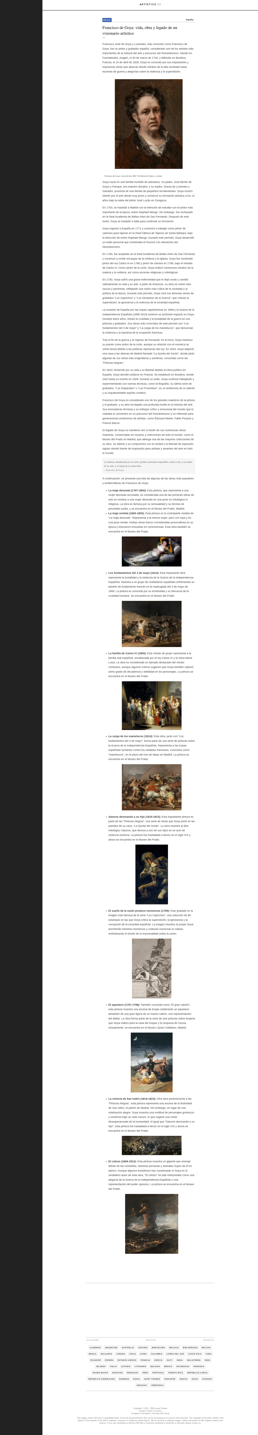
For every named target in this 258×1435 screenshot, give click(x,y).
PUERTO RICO (175, 1373)
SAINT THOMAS (152, 1379)
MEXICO (168, 1366)
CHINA (143, 1354)
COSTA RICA (194, 1354)
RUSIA (136, 1379)
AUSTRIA (143, 1347)
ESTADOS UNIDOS (127, 1360)
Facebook (208, 1340)
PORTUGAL (158, 1373)
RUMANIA (124, 1379)
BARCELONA (158, 1347)
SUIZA (195, 1379)
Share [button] (107, 20)
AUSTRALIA (128, 1347)
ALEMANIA (95, 1347)
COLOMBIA (156, 1354)
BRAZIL (93, 1354)
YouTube (155, 1413)
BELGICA (174, 1347)
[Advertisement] (150, 1309)
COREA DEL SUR (175, 1354)
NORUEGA (199, 1366)
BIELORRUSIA (190, 1347)
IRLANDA (101, 1366)
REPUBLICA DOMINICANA (101, 1379)
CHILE (132, 1354)
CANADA (120, 1354)
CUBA (209, 1354)
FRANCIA (145, 1360)
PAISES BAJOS (100, 1373)
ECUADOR (95, 1360)
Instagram (92, 1340)
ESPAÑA (109, 1360)
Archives (151, 1340)
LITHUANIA (140, 1366)
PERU (145, 1373)
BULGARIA (106, 1354)
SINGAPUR (169, 1379)
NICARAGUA (183, 1366)
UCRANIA (207, 1379)
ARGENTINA (111, 1347)
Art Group (165, 1413)
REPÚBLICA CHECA (197, 1373)
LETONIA (125, 1366)
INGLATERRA (194, 1360)
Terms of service (154, 1411)
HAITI (170, 1360)
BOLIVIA (206, 1347)
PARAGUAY (132, 1373)
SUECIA (184, 1379)
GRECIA (158, 1360)
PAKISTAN (117, 1373)
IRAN (207, 1360)
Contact (142, 1411)
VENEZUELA (157, 1385)
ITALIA (113, 1366)
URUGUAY (142, 1385)
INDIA (180, 1360)
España (190, 20)
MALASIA (155, 1366)
